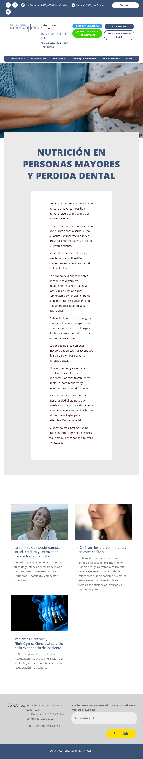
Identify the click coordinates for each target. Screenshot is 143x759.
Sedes (129, 58)
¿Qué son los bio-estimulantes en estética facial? (102, 549)
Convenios (119, 26)
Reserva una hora (87, 26)
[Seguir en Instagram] (15, 5)
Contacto (125, 5)
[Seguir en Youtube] (8, 11)
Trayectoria (59, 58)
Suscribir (120, 733)
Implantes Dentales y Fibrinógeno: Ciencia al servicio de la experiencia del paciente (38, 643)
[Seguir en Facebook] (8, 5)
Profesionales (18, 58)
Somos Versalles (111, 58)
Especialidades (38, 58)
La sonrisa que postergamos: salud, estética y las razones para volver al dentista (37, 551)
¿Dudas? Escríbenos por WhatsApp (87, 33)
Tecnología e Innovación (84, 58)
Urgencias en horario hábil (119, 34)
